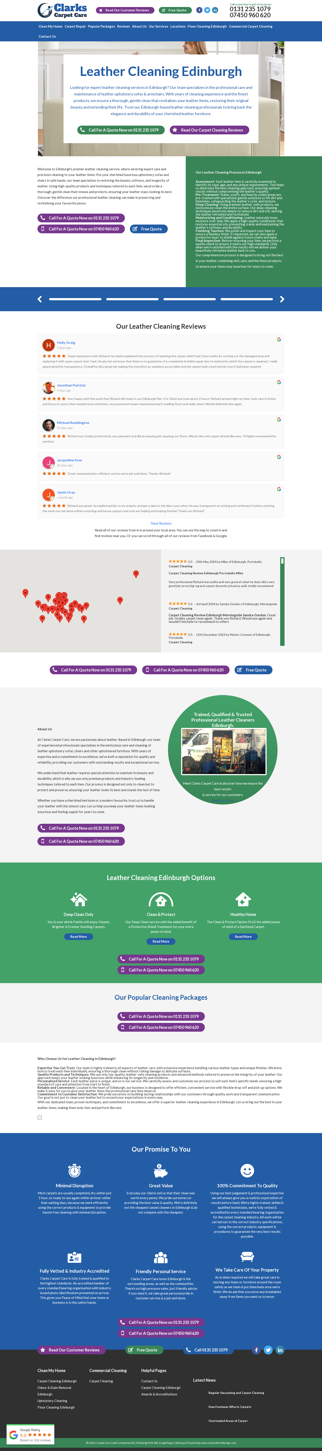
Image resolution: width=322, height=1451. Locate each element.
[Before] (75, 299)
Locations (178, 26)
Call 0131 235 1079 (211, 1349)
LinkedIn (215, 10)
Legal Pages (167, 1442)
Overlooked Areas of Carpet (228, 1421)
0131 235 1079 (250, 8)
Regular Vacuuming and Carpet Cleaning (236, 1393)
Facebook (199, 10)
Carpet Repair (75, 26)
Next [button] (282, 299)
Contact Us (47, 36)
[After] (132, 299)
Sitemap (180, 1442)
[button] (58, 610)
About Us (139, 26)
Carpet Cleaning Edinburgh (57, 1381)
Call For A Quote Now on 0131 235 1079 (124, 130)
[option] (75, 299)
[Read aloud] (39, 1117)
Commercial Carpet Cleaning (250, 26)
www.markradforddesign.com (218, 1442)
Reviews (123, 26)
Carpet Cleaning (101, 1381)
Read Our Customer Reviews (74, 1349)
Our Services (158, 26)
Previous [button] (39, 299)
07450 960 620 (250, 15)
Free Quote (147, 1349)
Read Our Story (223, 800)
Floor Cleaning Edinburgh (207, 26)
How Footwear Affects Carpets (230, 1407)
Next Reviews (161, 523)
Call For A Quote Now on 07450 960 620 (84, 229)
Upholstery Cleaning (52, 1401)
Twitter (207, 10)
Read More (78, 936)
